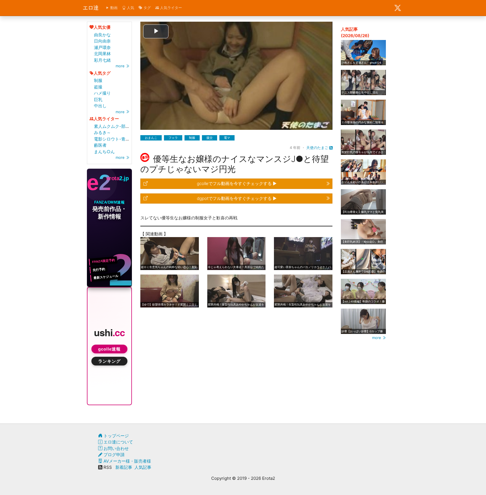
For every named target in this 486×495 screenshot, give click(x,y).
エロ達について (117, 442)
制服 (98, 80)
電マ (227, 138)
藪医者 (100, 145)
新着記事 (123, 467)
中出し (100, 105)
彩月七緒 (102, 60)
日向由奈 (102, 41)
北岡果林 (102, 53)
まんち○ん (104, 151)
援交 (209, 138)
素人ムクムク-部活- (113, 126)
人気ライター (170, 7)
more (121, 66)
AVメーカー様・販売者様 (126, 461)
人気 (130, 7)
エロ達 (91, 8)
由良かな (102, 34)
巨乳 (98, 99)
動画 (113, 7)
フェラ (173, 138)
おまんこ (151, 138)
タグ (146, 7)
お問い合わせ (115, 448)
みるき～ (102, 132)
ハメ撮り (102, 93)
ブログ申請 (113, 454)
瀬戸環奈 (102, 47)
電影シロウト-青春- (113, 139)
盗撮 (98, 87)
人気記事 (142, 467)
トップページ (115, 435)
